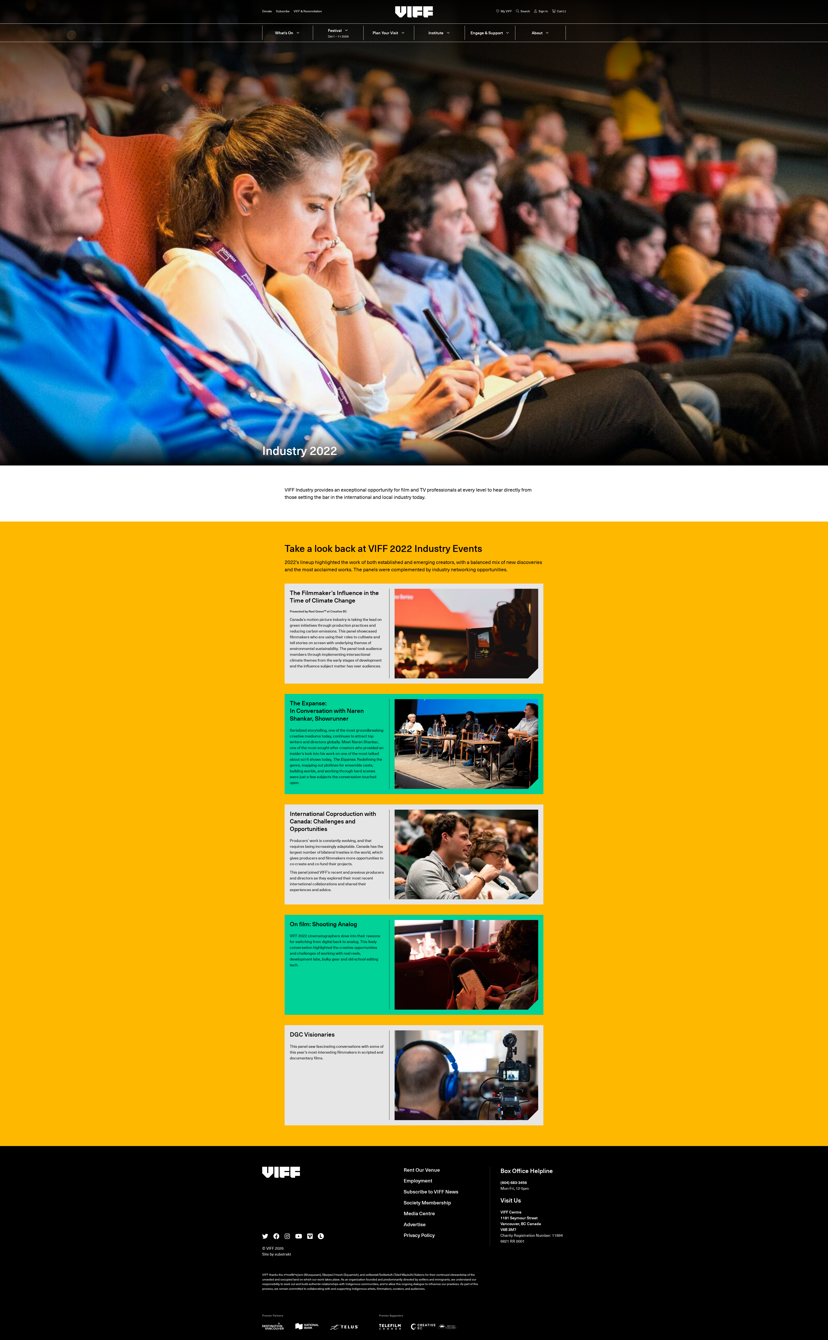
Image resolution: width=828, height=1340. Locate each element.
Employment (418, 1180)
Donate (267, 11)
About (537, 32)
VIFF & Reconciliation (308, 11)
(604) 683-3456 (513, 1182)
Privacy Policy (419, 1235)
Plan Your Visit (385, 32)
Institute (435, 32)
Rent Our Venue (422, 1169)
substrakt (283, 1254)
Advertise (415, 1224)
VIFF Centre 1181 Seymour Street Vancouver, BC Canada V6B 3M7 (520, 1220)
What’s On (284, 32)
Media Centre (419, 1213)
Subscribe (283, 11)
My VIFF (506, 11)
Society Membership (427, 1202)
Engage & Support (486, 32)
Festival (335, 30)
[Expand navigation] (298, 32)
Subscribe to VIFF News (431, 1191)
